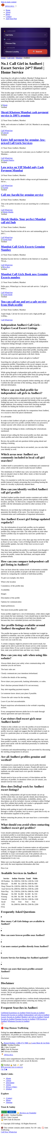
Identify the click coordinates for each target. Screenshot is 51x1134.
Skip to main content (8, 2)
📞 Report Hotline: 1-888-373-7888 (15, 1043)
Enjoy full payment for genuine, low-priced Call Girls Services (23, 141)
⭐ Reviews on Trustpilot (26, 1113)
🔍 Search (37, 52)
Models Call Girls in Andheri (32, 1017)
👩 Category (10, 31)
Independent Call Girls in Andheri (36, 1015)
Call (3, 131)
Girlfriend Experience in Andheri (13, 1013)
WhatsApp (9, 131)
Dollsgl (9, 1089)
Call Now (5, 1132)
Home (8, 10)
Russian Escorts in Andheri (25, 1019)
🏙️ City (7, 39)
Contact (9, 17)
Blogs (8, 14)
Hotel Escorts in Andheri (35, 1013)
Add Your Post (11, 19)
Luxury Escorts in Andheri (11, 1017)
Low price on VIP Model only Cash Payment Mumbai (22, 169)
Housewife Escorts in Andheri (12, 1015)
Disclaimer (10, 1083)
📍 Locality (9, 47)
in (2, 1069)
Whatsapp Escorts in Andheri (18, 1021)
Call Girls (10, 58)
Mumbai (19, 58)
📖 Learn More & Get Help (39, 1043)
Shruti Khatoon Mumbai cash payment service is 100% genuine (24, 114)
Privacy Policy (11, 1087)
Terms (8, 1085)
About (8, 12)
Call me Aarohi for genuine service (22, 194)
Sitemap (9, 1102)
